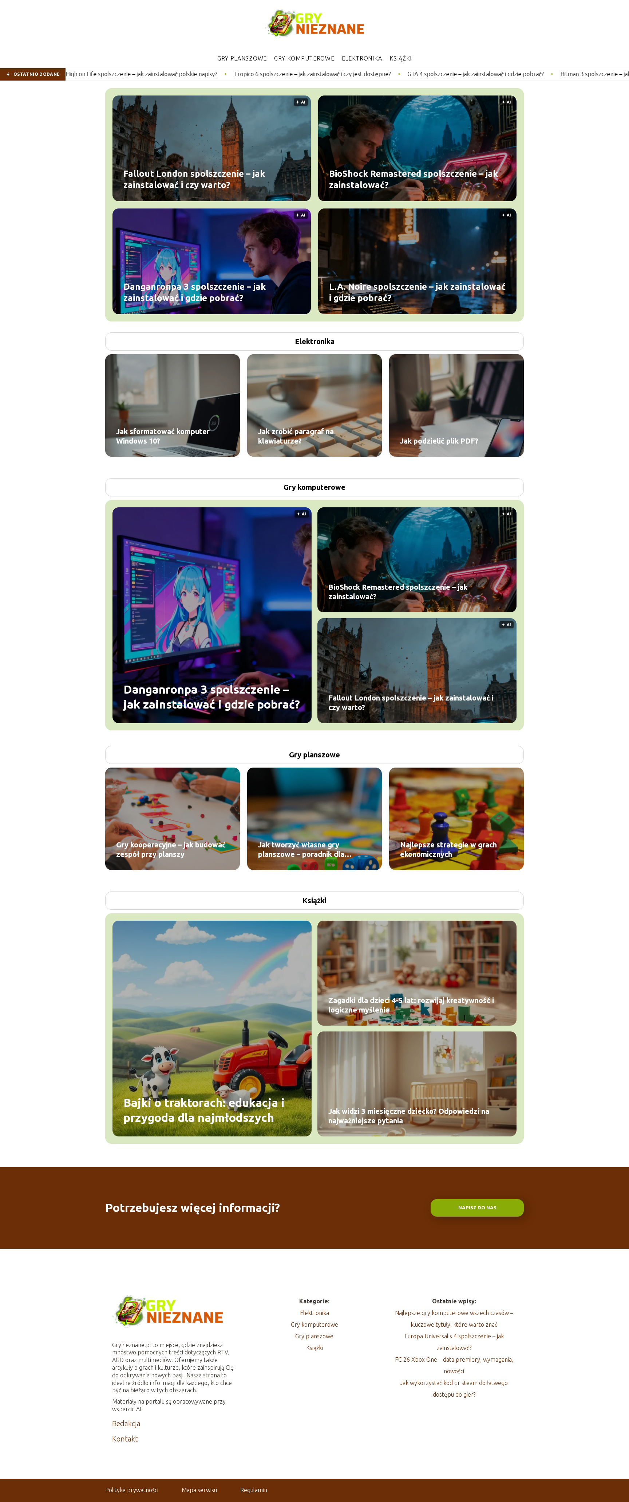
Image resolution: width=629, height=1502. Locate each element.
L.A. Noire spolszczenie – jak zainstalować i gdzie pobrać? (417, 292)
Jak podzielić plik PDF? (439, 441)
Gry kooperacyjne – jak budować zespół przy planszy (171, 849)
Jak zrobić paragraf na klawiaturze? (296, 436)
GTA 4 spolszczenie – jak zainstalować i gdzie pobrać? (370, 74)
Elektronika (362, 58)
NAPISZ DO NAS (477, 1207)
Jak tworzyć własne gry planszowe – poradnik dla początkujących (301, 849)
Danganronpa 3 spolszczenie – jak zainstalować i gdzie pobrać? (194, 292)
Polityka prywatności (131, 1490)
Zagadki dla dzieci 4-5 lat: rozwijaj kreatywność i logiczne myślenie (411, 1005)
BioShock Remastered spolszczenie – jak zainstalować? (413, 179)
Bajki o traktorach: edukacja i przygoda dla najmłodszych (204, 1110)
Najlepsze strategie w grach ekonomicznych (448, 849)
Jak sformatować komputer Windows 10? (163, 436)
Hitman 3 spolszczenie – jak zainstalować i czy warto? (522, 74)
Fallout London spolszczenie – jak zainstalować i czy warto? (194, 179)
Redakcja (126, 1423)
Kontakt (125, 1439)
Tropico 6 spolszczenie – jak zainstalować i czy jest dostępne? (206, 74)
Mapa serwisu (199, 1490)
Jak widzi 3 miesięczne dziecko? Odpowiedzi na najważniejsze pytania (408, 1116)
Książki (400, 58)
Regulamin (253, 1490)
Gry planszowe (242, 58)
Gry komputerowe (304, 58)
